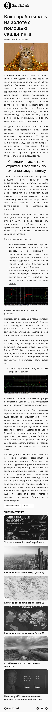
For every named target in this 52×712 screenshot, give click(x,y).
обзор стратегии (12, 506)
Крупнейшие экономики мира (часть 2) (24, 602)
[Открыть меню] (46, 5)
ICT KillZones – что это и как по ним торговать (22, 664)
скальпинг (28, 506)
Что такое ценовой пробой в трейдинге (24, 542)
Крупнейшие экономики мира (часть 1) (24, 633)
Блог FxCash (20, 5)
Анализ (7, 39)
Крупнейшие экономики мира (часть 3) (24, 572)
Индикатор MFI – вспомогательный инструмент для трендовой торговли (23, 697)
